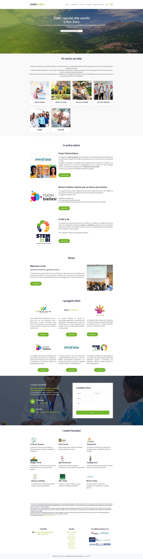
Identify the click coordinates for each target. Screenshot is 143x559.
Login (106, 4)
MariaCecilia (71, 536)
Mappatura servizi (98, 4)
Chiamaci (40, 400)
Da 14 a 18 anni (103, 102)
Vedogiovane (92, 462)
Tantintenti (91, 444)
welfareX (87, 556)
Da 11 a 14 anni (82, 102)
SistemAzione (65, 175)
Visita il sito (43, 334)
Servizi (81, 4)
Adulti (40, 130)
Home (67, 4)
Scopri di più (64, 208)
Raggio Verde (35, 462)
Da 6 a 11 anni (60, 102)
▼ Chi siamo (74, 4)
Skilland (71, 542)
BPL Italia (63, 481)
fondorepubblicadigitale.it (49, 515)
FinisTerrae (71, 534)
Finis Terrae (63, 444)
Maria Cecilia (91, 481)
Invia (92, 412)
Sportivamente (64, 462)
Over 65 (61, 130)
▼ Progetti (88, 4)
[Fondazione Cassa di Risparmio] (95, 533)
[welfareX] (104, 533)
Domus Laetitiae (38, 481)
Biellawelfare (61, 556)
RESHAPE (72, 546)
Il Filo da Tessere (37, 444)
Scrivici (39, 409)
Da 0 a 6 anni (40, 102)
